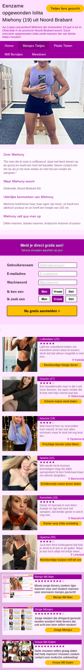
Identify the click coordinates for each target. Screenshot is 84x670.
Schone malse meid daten (60, 401)
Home (9, 46)
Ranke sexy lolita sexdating (60, 523)
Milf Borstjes (14, 54)
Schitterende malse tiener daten (61, 483)
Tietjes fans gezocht (65, 8)
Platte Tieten (63, 46)
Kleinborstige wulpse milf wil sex (60, 559)
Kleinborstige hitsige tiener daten (61, 365)
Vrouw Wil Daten (63, 662)
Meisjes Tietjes (34, 46)
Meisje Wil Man (63, 597)
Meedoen (39, 54)
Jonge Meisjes (63, 630)
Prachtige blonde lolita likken (60, 444)
